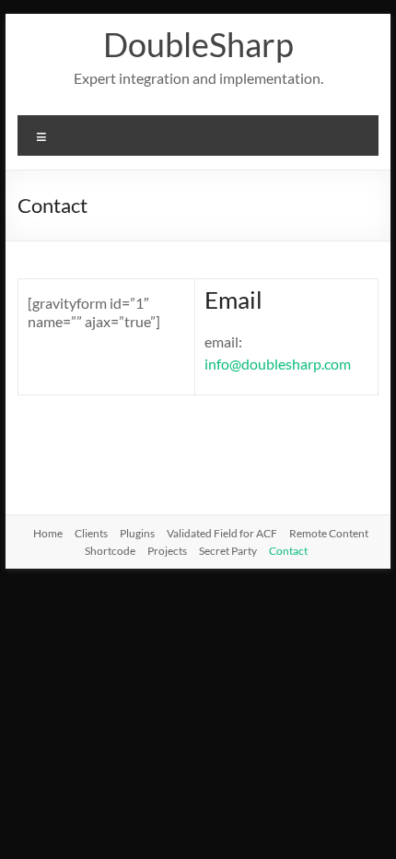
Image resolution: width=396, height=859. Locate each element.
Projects (167, 551)
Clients (91, 533)
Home (48, 533)
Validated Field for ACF (222, 533)
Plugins (137, 533)
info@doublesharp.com (277, 363)
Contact (288, 551)
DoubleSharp (198, 44)
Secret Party (228, 551)
